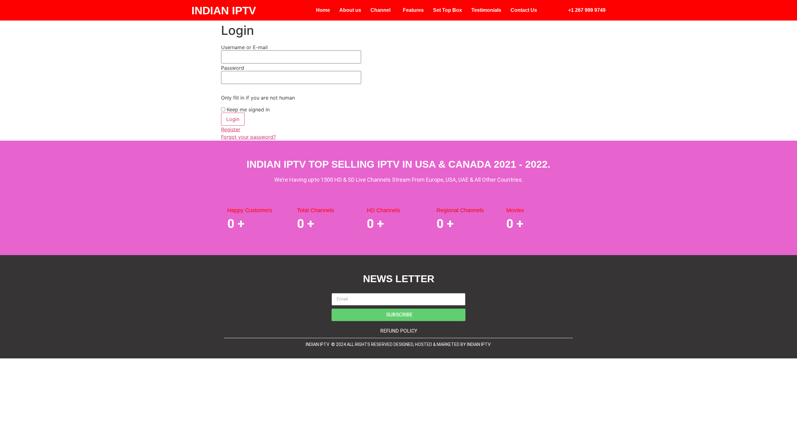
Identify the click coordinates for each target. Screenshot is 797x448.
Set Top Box (447, 10)
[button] (382, 10)
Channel (380, 10)
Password (232, 67)
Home (323, 10)
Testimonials (486, 10)
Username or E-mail (244, 47)
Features (413, 10)
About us (350, 10)
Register (230, 129)
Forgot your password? (248, 137)
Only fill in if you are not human (258, 97)
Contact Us (524, 10)
